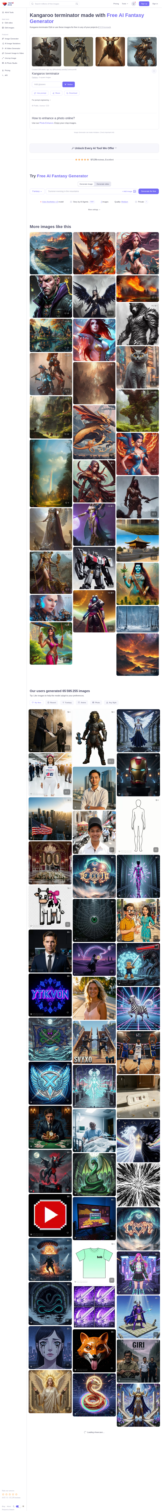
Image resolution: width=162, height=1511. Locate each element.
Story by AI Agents (80, 202)
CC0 (47, 106)
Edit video (9, 23)
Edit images (9, 28)
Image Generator (12, 39)
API (6, 75)
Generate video (103, 184)
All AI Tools (9, 12)
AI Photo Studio (11, 63)
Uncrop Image (10, 58)
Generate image (86, 184)
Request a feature (8, 1509)
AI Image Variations (12, 43)
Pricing (116, 4)
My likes (37, 703)
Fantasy (35, 77)
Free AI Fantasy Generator (62, 176)
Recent (53, 703)
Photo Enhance (46, 123)
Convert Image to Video (14, 53)
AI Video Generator (12, 48)
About (9, 1506)
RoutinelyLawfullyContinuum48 (65, 70)
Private (141, 202)
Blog (3, 1506)
